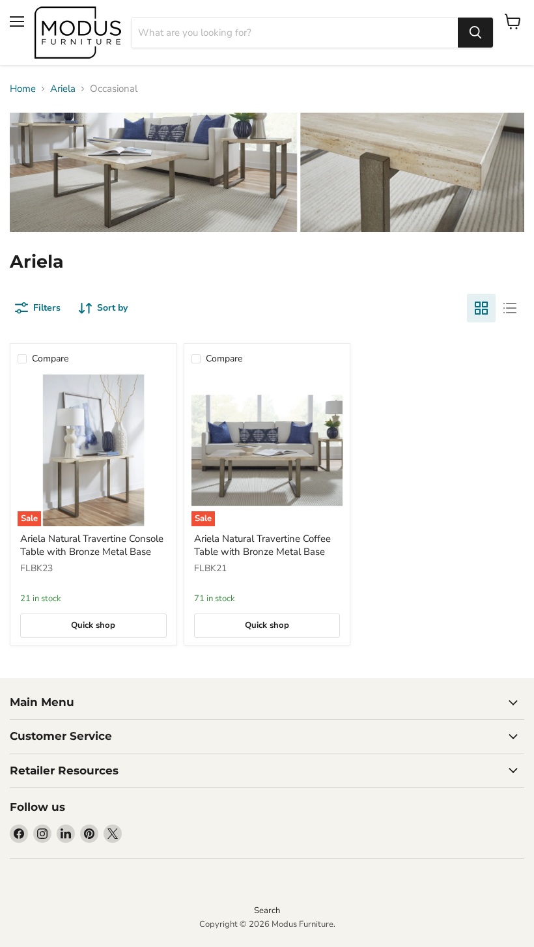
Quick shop (93, 625)
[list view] (510, 308)
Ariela (63, 88)
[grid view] (481, 308)
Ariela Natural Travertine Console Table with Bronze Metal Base (91, 545)
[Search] (475, 33)
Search (267, 910)
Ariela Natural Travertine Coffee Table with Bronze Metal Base (262, 545)
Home (23, 88)
